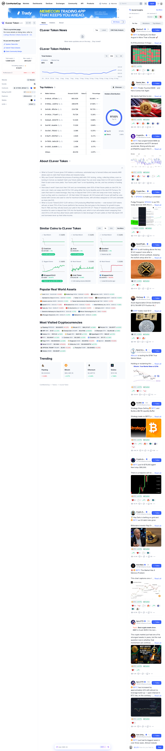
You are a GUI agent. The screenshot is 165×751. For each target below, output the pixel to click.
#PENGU (148, 202)
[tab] (97, 30)
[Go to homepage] (11, 3)
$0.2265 (74, 337)
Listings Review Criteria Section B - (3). (18, 35)
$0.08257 (53, 351)
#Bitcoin (134, 355)
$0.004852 (87, 347)
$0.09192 (82, 341)
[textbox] (144, 747)
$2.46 (56, 347)
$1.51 (50, 330)
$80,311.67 (84, 327)
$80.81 (103, 334)
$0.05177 (110, 327)
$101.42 (52, 334)
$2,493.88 (108, 330)
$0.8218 (107, 341)
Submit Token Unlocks (13, 48)
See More (159, 10)
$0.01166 (78, 330)
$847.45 (77, 334)
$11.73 (100, 337)
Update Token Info (12, 44)
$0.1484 (53, 344)
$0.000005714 (83, 344)
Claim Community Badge (14, 51)
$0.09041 (50, 337)
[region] (60, 3)
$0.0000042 (53, 341)
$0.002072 (55, 327)
